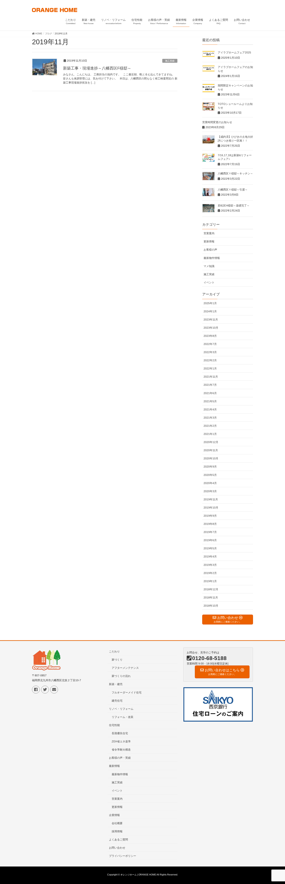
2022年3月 (210, 352)
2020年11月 (211, 450)
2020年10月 (211, 458)
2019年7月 (210, 532)
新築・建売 (116, 684)
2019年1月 (210, 581)
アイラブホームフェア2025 (234, 52)
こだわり (114, 651)
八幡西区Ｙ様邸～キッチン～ (235, 173)
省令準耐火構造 (121, 749)
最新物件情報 (212, 258)
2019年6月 (210, 540)
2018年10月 (211, 605)
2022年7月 (210, 344)
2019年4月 (210, 556)
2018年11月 (211, 597)
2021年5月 (210, 401)
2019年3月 (210, 564)
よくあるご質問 (118, 839)
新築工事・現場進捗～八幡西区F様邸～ (97, 68)
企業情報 (114, 815)
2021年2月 (210, 425)
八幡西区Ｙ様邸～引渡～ (233, 189)
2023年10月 (211, 327)
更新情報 (209, 241)
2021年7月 (210, 384)
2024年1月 (210, 311)
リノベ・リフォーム (121, 708)
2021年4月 (210, 409)
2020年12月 (211, 442)
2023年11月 (211, 319)
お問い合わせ (117, 847)
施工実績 (169, 60)
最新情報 (114, 765)
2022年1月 (210, 368)
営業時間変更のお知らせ (217, 122)
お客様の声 (210, 249)
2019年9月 (210, 515)
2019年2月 (210, 573)
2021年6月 (210, 393)
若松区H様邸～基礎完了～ (234, 205)
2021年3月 (210, 417)
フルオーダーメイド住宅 (127, 692)
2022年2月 (210, 360)
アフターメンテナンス (125, 667)
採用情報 (117, 831)
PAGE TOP (275, 853)
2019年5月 (210, 548)
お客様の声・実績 (120, 757)
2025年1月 (210, 303)
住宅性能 (114, 725)
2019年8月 (210, 523)
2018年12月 (211, 589)
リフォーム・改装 (122, 717)
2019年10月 (211, 507)
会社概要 (117, 823)
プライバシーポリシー (122, 855)
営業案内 (209, 233)
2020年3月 (210, 491)
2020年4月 (210, 483)
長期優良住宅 (120, 733)
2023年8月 (210, 335)
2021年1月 (210, 433)
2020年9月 (210, 466)
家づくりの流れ (121, 676)
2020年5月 (210, 474)
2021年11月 (211, 376)
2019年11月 (211, 499)
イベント (209, 282)
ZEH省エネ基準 (121, 741)
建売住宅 (117, 700)
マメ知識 (209, 266)
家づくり (117, 659)
